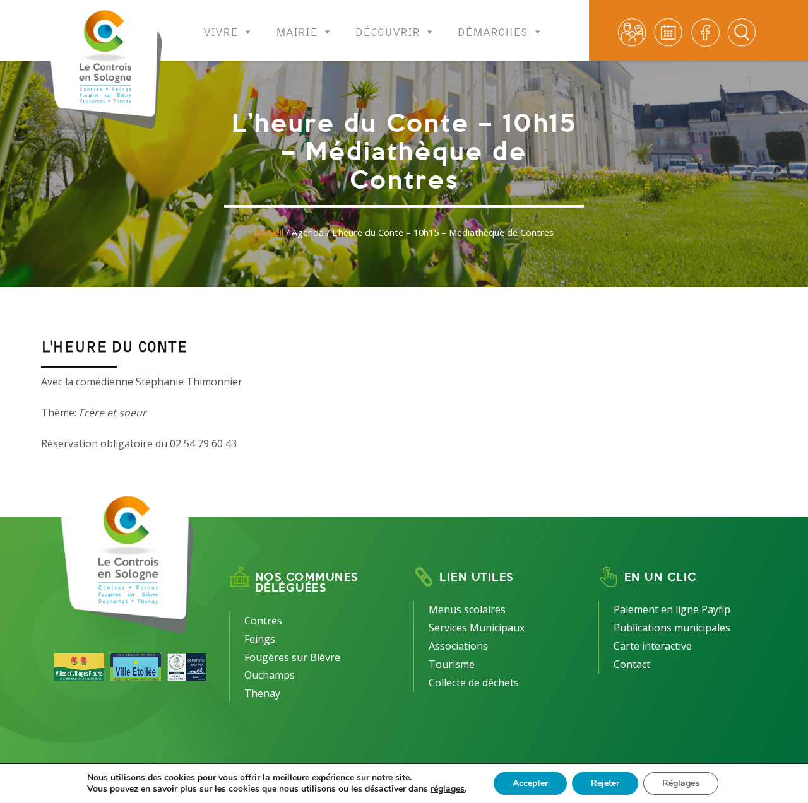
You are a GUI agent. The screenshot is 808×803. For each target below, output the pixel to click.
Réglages (680, 783)
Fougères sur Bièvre (292, 657)
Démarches (493, 28)
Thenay (262, 693)
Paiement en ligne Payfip (672, 609)
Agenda (308, 232)
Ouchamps (269, 675)
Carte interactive (653, 646)
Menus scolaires (467, 609)
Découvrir (387, 28)
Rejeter (605, 783)
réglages (448, 789)
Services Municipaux (477, 628)
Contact (632, 664)
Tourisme (452, 664)
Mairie (297, 28)
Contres (263, 621)
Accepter (530, 783)
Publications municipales (672, 628)
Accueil (269, 232)
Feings (259, 639)
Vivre (220, 28)
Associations (458, 646)
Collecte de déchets (474, 682)
